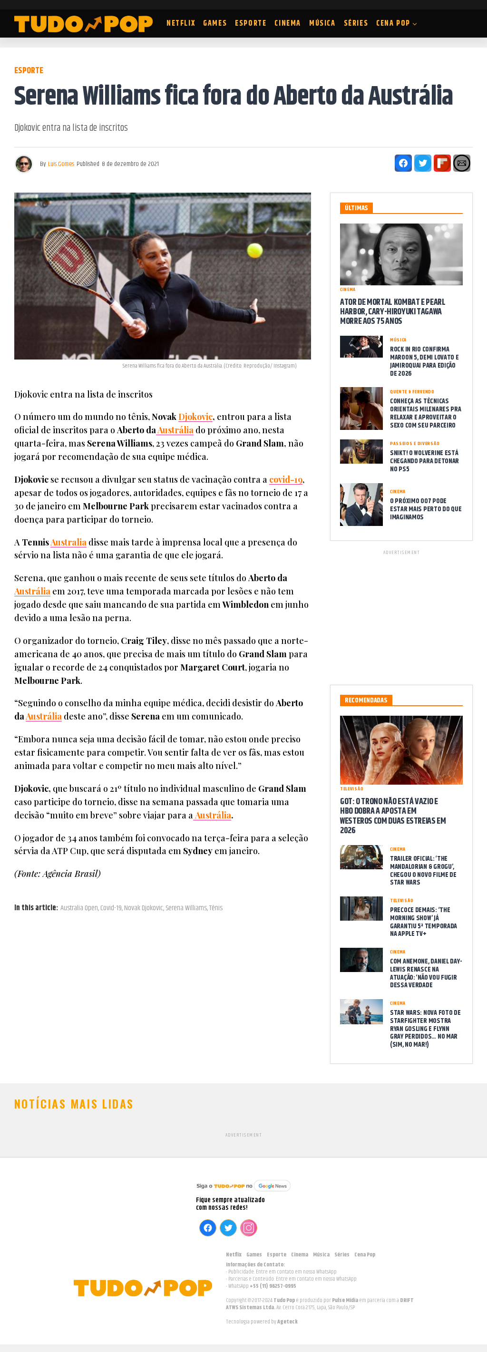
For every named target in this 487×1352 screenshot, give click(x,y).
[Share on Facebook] (403, 163)
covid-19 (285, 479)
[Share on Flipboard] (442, 163)
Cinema (287, 23)
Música (322, 23)
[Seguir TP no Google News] (243, 1192)
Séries (356, 23)
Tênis (216, 908)
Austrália (175, 430)
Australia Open (79, 908)
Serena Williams (186, 908)
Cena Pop (393, 23)
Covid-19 (111, 908)
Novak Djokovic (143, 908)
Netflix (180, 23)
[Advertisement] (401, 615)
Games (215, 23)
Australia (68, 542)
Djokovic (195, 416)
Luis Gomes (61, 164)
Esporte (250, 23)
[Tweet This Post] (422, 163)
